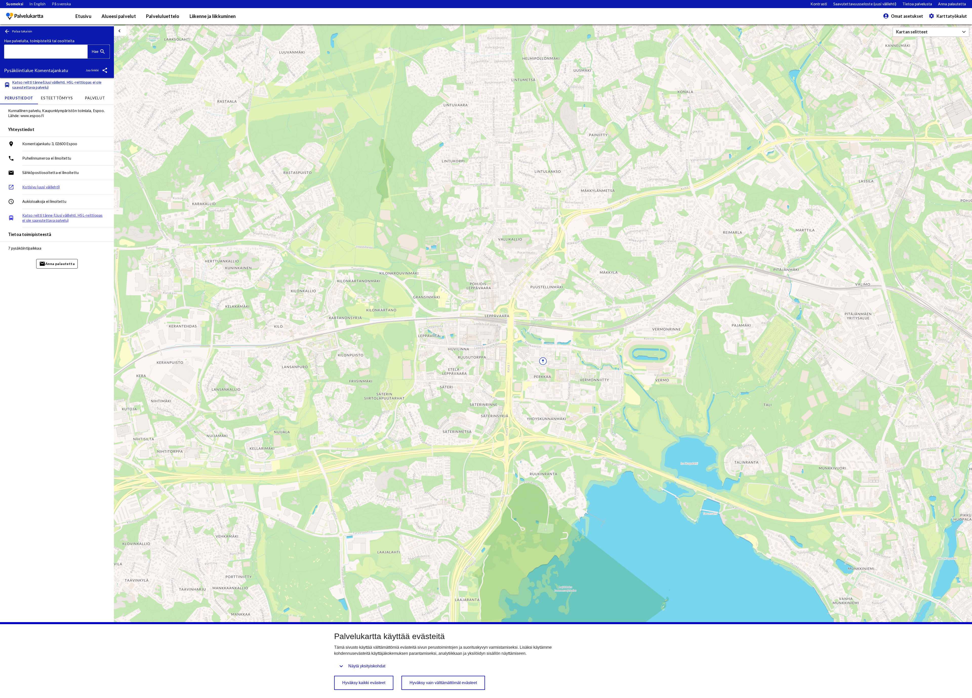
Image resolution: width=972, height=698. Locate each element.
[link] (14, 4)
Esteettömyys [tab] (57, 98)
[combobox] (46, 52)
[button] (931, 31)
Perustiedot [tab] (19, 98)
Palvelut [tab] (95, 98)
